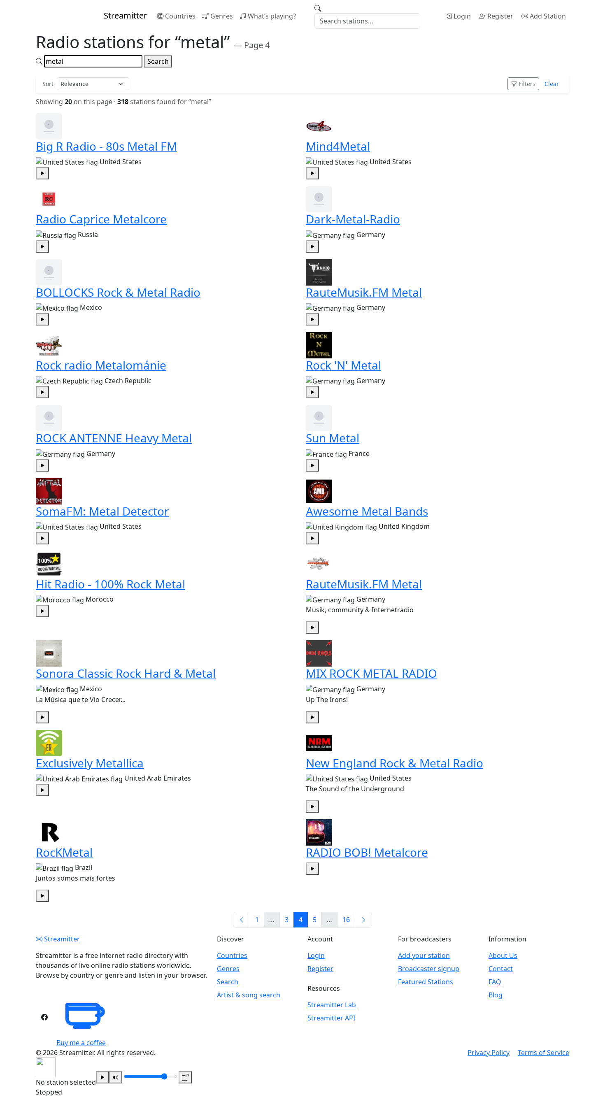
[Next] (363, 919)
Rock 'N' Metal (343, 365)
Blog (496, 994)
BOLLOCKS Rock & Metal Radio (118, 292)
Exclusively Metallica (90, 763)
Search (158, 61)
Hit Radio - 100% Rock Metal (110, 584)
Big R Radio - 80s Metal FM (106, 146)
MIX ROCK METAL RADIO (371, 673)
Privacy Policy (489, 1052)
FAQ (495, 981)
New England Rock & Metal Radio (394, 763)
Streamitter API (331, 1018)
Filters (527, 84)
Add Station (548, 16)
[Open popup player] (185, 1077)
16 (346, 919)
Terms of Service (543, 1052)
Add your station (424, 955)
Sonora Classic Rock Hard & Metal (126, 673)
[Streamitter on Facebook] (44, 1017)
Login (462, 16)
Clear (551, 84)
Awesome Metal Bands (367, 511)
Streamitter (61, 939)
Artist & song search (248, 994)
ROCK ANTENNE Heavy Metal (114, 438)
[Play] (102, 1077)
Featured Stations (425, 981)
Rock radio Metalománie (101, 365)
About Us (503, 955)
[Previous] (241, 919)
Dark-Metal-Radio (353, 219)
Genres (221, 16)
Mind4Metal (338, 146)
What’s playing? (272, 16)
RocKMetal (64, 852)
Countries (180, 16)
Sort (48, 84)
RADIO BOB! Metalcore (367, 852)
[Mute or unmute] (115, 1077)
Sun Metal (332, 438)
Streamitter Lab (331, 1004)
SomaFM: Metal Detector (102, 511)
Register (500, 16)
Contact (501, 968)
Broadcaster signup (428, 968)
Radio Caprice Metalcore (101, 219)
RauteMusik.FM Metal (364, 292)
